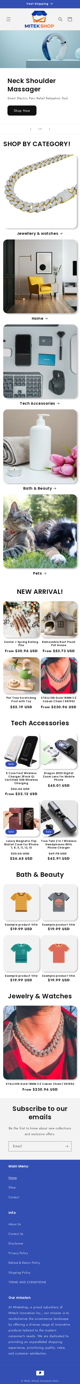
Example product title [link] (21, 924)
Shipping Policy (20, 1272)
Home (37, 318)
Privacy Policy (18, 1253)
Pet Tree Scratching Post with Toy (21, 699)
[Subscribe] (66, 1146)
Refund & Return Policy (24, 1263)
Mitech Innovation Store (45, 1381)
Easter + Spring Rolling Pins (21, 643)
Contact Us (16, 1234)
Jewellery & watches (37, 233)
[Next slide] (49, 129)
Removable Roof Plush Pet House (58, 643)
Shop (12, 1187)
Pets (37, 573)
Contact (14, 1197)
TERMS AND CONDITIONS (27, 1282)
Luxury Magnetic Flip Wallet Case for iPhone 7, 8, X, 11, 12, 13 (21, 844)
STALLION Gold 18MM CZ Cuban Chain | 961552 (59, 699)
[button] (8, 19)
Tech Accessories (37, 403)
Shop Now (22, 110)
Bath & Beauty (37, 488)
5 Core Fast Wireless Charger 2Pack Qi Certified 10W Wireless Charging (21, 778)
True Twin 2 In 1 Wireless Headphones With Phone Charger (58, 844)
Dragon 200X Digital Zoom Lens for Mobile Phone (58, 777)
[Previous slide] (30, 129)
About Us (15, 1224)
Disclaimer (16, 1243)
